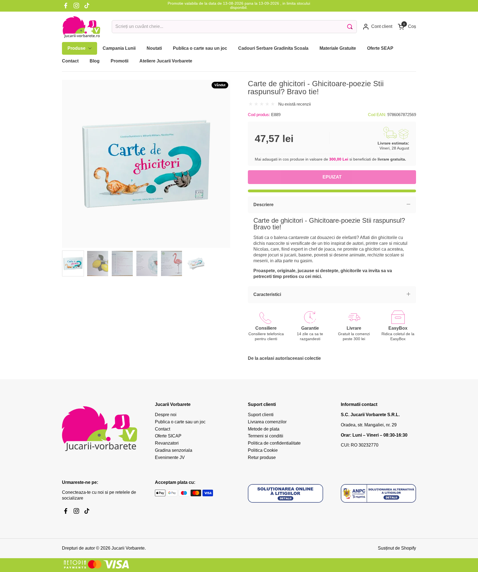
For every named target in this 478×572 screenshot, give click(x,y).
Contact (162, 429)
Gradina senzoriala (173, 450)
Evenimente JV (170, 457)
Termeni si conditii (265, 436)
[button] (407, 26)
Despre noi (165, 414)
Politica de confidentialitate (274, 443)
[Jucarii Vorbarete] (81, 27)
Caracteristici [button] (267, 294)
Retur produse (262, 457)
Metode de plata (263, 429)
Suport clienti (261, 414)
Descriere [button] (263, 204)
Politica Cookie (263, 450)
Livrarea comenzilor (267, 421)
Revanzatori (167, 443)
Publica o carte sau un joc (180, 421)
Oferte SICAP (168, 436)
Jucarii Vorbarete (128, 548)
